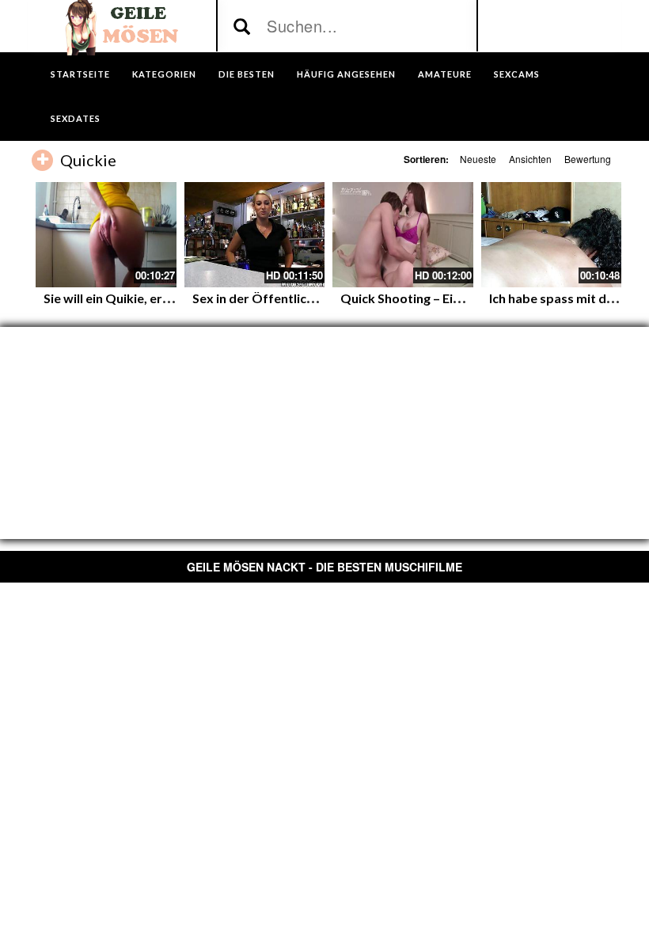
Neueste (478, 158)
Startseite (80, 74)
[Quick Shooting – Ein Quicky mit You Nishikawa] (402, 234)
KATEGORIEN (164, 74)
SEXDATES (76, 118)
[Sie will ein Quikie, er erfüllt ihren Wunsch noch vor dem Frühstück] (106, 234)
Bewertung (587, 158)
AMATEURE (445, 74)
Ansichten (530, 158)
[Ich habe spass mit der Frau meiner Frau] (551, 234)
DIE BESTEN (246, 74)
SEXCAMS (517, 74)
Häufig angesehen (346, 74)
